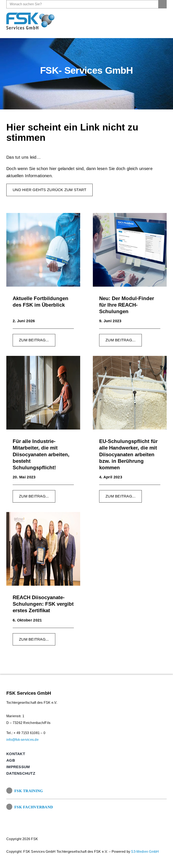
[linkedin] (163, 21)
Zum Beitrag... (34, 340)
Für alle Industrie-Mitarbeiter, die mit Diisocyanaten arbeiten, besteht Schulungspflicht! (41, 454)
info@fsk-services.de (22, 739)
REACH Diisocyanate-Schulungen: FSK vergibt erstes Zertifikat (43, 604)
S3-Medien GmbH (145, 851)
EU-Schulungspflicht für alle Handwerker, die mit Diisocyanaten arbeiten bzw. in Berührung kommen (128, 454)
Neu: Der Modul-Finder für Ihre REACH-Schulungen (126, 304)
